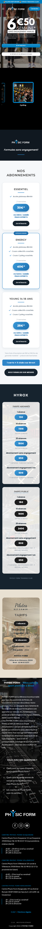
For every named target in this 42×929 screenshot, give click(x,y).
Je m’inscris (21, 225)
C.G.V (13, 914)
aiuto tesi (19, 747)
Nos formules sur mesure (21, 374)
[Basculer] (4, 770)
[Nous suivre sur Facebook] (15, 827)
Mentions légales (24, 914)
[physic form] (16, 9)
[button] (3, 9)
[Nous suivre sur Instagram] (21, 827)
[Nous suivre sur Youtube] (27, 827)
